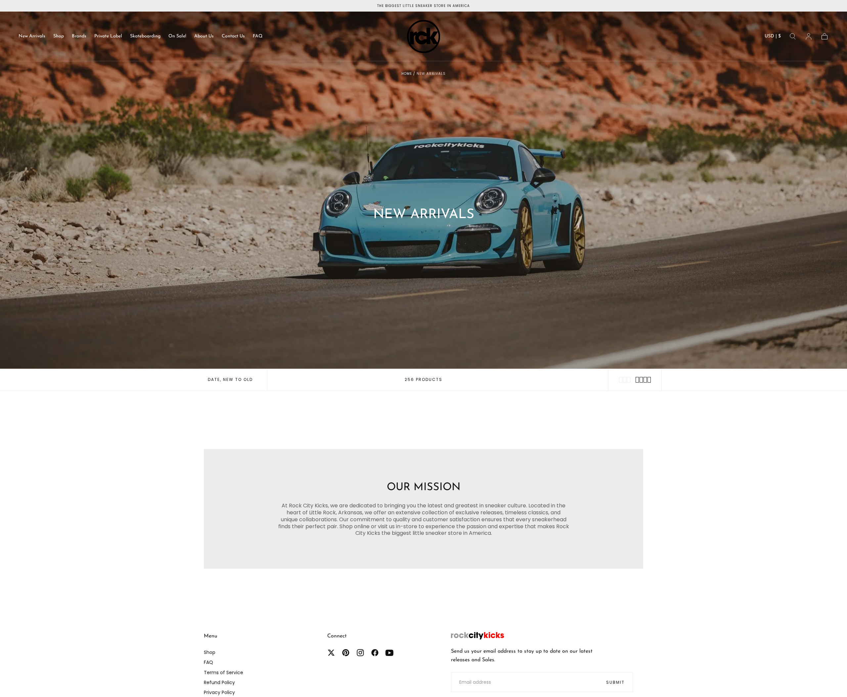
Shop (58, 36)
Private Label (108, 36)
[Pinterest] (345, 652)
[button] (773, 37)
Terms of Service (223, 672)
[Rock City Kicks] (477, 635)
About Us (204, 36)
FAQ (257, 36)
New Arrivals (32, 36)
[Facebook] (375, 652)
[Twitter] (331, 652)
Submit (615, 682)
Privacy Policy (219, 692)
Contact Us (233, 36)
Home (406, 73)
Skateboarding (145, 36)
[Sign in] (809, 36)
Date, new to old (230, 379)
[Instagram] (360, 652)
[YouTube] (389, 652)
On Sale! (177, 36)
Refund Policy (219, 682)
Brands (79, 36)
